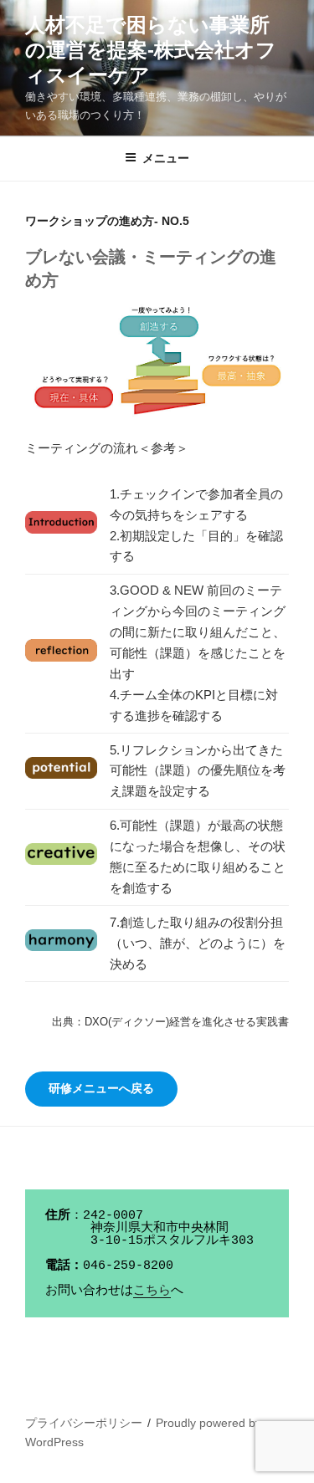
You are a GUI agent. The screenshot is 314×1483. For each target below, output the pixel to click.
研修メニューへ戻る (101, 1088)
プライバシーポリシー (83, 1422)
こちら (152, 1291)
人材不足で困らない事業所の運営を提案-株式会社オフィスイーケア (150, 49)
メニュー (165, 158)
